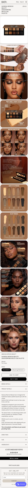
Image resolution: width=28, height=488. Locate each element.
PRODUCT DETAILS (7, 389)
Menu (17, 2)
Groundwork (6, 369)
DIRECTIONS (5, 434)
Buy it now (14, 379)
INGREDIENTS (5, 444)
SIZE (3, 439)
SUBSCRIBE (14, 480)
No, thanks (14, 484)
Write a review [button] (14, 458)
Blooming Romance (18, 369)
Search (22, 2)
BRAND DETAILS (6, 384)
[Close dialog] (25, 470)
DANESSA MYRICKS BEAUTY (9, 354)
